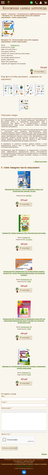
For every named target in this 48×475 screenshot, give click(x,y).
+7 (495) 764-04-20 (24, 466)
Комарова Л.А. (15, 45)
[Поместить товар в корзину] (24, 204)
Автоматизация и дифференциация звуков (31, 14)
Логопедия (11, 14)
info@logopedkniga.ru (26, 468)
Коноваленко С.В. (26, 279)
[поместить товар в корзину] (38, 71)
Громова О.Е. (26, 237)
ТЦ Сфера (29, 239)
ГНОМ (13, 47)
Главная (3, 14)
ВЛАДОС (29, 195)
